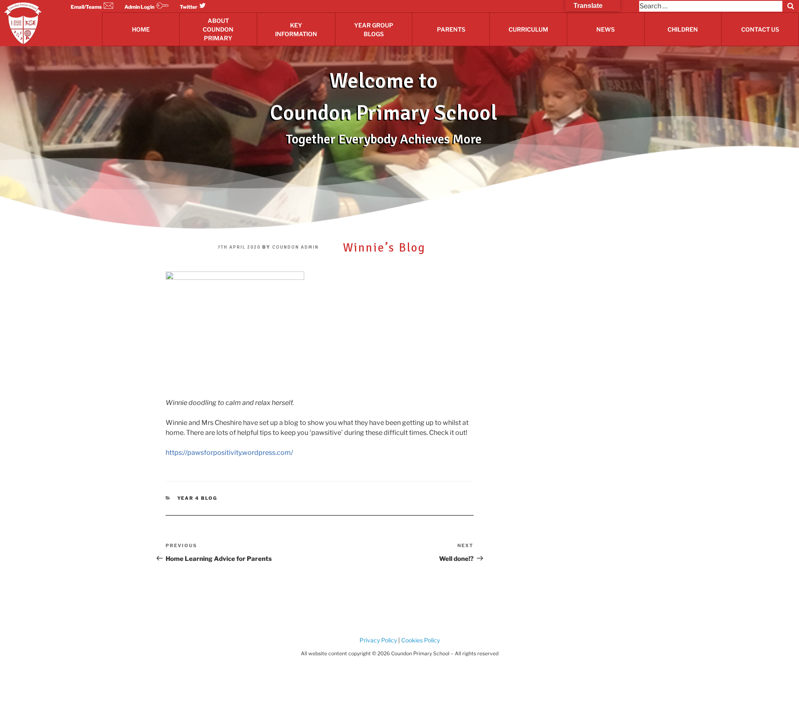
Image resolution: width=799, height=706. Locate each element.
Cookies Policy (420, 640)
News (605, 29)
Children (682, 29)
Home (141, 29)
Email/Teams (86, 7)
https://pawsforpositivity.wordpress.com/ (229, 453)
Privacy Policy (378, 640)
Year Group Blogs (373, 29)
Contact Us (760, 29)
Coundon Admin (295, 247)
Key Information (296, 29)
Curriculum (528, 29)
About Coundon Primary (218, 29)
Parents (451, 29)
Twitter (188, 7)
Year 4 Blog (197, 498)
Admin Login (139, 7)
